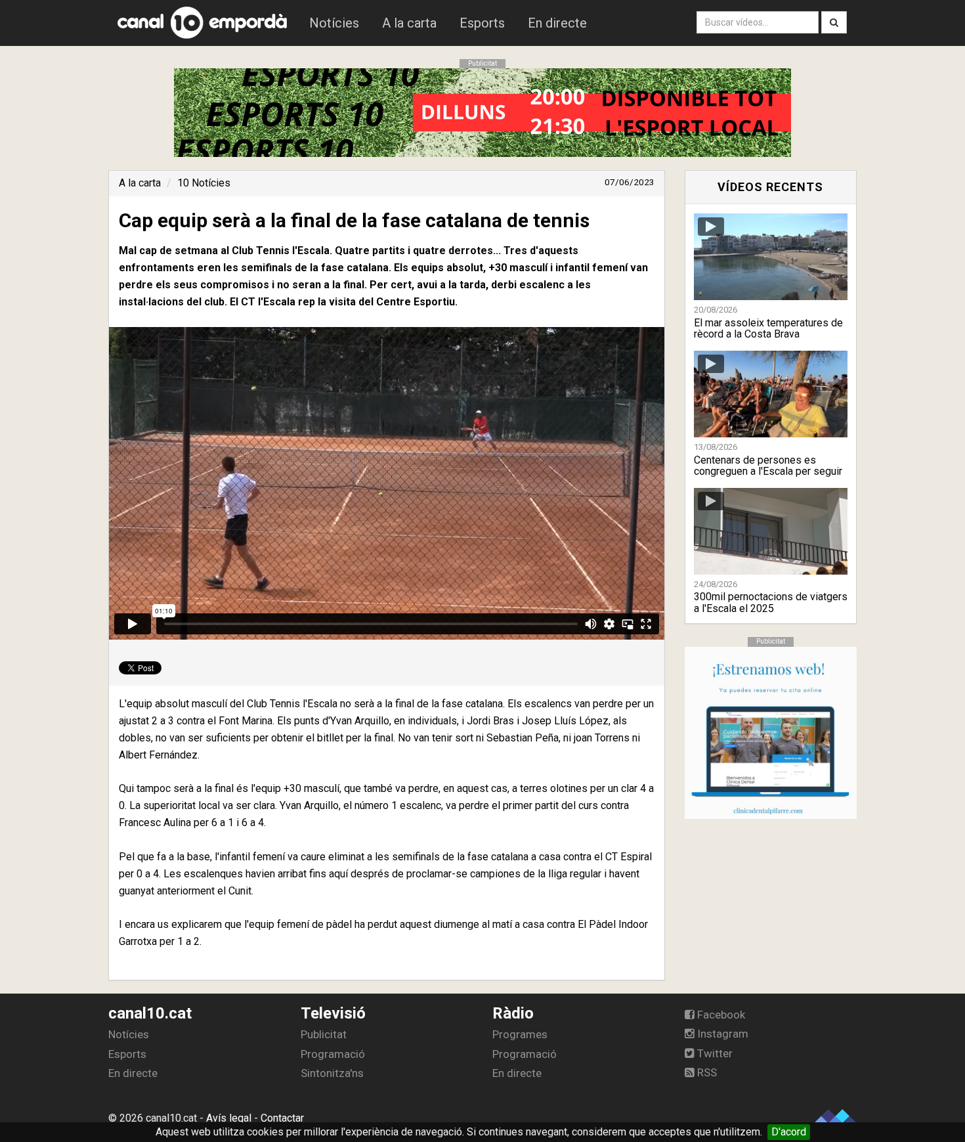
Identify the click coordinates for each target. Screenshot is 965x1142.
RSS (706, 1072)
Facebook (720, 1014)
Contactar (282, 1118)
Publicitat (324, 1034)
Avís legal (228, 1118)
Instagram (721, 1033)
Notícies (334, 23)
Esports (482, 23)
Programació (333, 1054)
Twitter (714, 1053)
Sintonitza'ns (332, 1073)
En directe (557, 23)
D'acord (788, 1132)
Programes (519, 1034)
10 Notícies (203, 183)
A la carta (409, 23)
